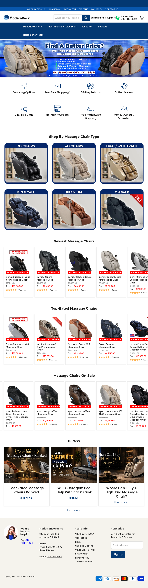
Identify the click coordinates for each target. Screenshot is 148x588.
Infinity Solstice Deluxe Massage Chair (80, 278)
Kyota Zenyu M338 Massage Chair (47, 413)
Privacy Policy (82, 557)
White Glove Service (85, 549)
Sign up (118, 554)
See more (72, 510)
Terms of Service (83, 561)
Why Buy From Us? (84, 534)
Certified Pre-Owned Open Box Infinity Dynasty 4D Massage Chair (17, 415)
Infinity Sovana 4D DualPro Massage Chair (46, 347)
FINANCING (54, 9)
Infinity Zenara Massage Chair (45, 278)
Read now (25, 497)
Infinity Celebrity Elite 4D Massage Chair (110, 278)
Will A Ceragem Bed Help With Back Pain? (74, 490)
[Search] (86, 18)
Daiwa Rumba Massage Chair (107, 345)
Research (87, 26)
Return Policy (81, 553)
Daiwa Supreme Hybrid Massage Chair (18, 345)
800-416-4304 (27, 541)
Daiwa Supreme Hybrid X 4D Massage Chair (18, 278)
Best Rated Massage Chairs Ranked (27, 490)
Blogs (78, 541)
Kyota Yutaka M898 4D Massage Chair (80, 413)
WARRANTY (96, 9)
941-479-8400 (54, 556)
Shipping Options (84, 545)
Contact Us (81, 537)
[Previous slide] (8, 59)
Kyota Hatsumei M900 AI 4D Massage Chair (110, 413)
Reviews (102, 26)
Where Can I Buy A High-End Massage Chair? (121, 492)
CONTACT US (111, 9)
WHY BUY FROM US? (37, 9)
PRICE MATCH (69, 9)
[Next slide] (140, 59)
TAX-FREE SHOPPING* (74, 3)
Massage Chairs (32, 26)
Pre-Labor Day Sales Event (62, 26)
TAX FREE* (83, 9)
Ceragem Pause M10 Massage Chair (79, 345)
